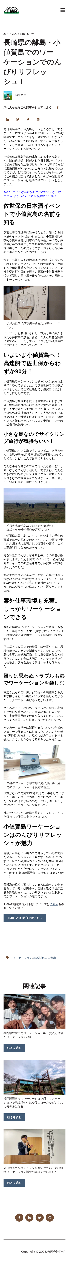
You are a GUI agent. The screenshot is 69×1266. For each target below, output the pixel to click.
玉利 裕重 (20, 95)
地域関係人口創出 (44, 958)
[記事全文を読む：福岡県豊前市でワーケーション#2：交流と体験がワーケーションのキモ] (34, 1011)
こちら (54, 904)
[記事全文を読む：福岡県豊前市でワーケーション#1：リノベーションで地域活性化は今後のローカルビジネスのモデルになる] (34, 1077)
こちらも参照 (36, 196)
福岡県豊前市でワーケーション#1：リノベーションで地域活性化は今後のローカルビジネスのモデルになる (33, 1102)
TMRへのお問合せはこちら (24, 918)
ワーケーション (22, 958)
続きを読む (14, 1048)
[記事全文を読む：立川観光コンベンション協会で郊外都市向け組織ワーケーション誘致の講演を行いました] (34, 1146)
